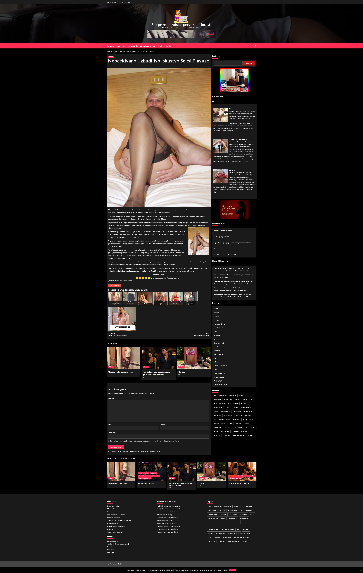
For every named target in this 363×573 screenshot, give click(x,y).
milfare (221, 419)
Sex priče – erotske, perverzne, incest (181, 24)
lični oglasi (217, 415)
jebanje (215, 411)
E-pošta (163, 424)
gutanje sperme (233, 403)
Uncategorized (219, 377)
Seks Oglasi (111, 552)
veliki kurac (226, 435)
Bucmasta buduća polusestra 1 (236, 290)
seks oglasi (228, 427)
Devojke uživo (111, 547)
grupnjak (222, 403)
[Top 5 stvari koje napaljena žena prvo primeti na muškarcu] (159, 358)
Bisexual (216, 313)
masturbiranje (228, 415)
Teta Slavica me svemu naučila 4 (167, 517)
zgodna (249, 435)
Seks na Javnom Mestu (221, 366)
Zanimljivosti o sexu (147, 46)
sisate (253, 427)
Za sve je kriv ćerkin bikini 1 (166, 523)
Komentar (112, 398)
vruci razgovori (238, 435)
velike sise (216, 435)
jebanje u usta (225, 411)
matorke (248, 415)
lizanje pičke (248, 411)
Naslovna (110, 46)
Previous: (117, 334)
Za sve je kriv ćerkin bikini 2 (166, 512)
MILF (215, 358)
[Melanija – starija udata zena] (123, 358)
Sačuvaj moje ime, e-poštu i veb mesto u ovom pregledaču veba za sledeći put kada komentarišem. (144, 441)
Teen (215, 369)
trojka (215, 431)
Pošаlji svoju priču (125, 2)
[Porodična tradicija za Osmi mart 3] (242, 471)
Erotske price (218, 320)
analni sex (232, 395)
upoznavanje (225, 431)
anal (215, 395)
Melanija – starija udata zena (120, 372)
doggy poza (242, 395)
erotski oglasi (247, 399)
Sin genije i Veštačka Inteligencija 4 (168, 526)
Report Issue (114, 285)
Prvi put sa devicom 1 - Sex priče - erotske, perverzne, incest (234, 275)
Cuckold (216, 316)
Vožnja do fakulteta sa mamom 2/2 (168, 506)
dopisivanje (217, 399)
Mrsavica (232, 109)
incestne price (246, 407)
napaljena (236, 419)
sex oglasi (238, 427)
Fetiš (215, 331)
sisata (246, 427)
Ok (232, 570)
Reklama (111, 56)
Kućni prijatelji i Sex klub (222, 237)
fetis (215, 403)
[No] (361, 570)
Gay (215, 339)
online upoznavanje (219, 423)
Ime (110, 424)
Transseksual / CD (219, 373)
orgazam (238, 423)
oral (230, 423)
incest (236, 407)
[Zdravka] (220, 176)
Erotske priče (133, 46)
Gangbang (217, 335)
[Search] (255, 46)
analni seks (223, 395)
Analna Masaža (244, 284)
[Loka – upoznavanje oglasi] (220, 145)
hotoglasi (228, 407)
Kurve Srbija (111, 550)
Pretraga (216, 56)
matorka (239, 415)
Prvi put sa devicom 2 (221, 277)
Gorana (181, 372)
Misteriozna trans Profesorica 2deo (237, 297)
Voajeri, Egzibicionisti (221, 381)
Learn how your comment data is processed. (147, 451)
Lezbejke (217, 350)
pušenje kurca (218, 427)
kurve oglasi (237, 411)
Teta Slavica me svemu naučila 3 (167, 529)
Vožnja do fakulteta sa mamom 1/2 (168, 509)
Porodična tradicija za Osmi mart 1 (237, 271)
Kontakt (120, 564)
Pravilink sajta (111, 564)
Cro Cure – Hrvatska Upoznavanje (118, 544)
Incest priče (120, 46)
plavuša (246, 423)
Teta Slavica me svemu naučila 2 (167, 532)
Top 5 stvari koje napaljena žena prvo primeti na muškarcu (233, 243)
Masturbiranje (218, 354)
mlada (228, 419)
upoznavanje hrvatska (239, 431)
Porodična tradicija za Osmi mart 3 (225, 255)
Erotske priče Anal (220, 324)
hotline (243, 403)
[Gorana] (194, 358)
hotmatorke (217, 407)
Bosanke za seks (112, 541)
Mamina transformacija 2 (165, 520)
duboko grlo (228, 399)
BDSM (216, 309)
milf (214, 419)
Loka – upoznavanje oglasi (238, 139)
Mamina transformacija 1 (165, 515)
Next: (201, 334)
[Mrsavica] (220, 115)
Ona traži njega (248, 419)
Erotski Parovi (218, 328)
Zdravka (232, 170)
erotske (237, 399)
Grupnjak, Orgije (219, 343)
